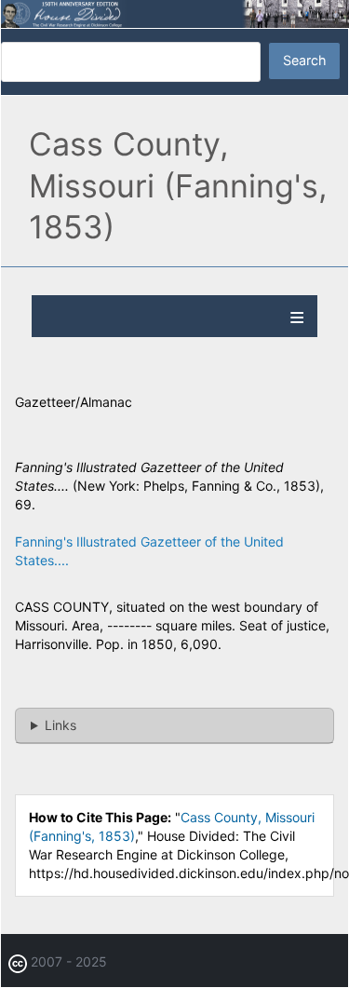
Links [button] (60, 725)
